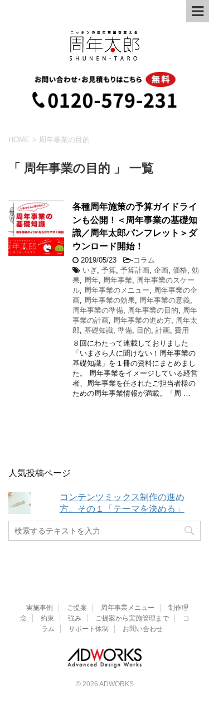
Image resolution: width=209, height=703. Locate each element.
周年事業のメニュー (116, 290)
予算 (108, 270)
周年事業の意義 (164, 300)
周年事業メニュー (127, 608)
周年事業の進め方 (142, 320)
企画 (161, 270)
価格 (180, 270)
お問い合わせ (143, 629)
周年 (91, 280)
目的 (144, 330)
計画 (162, 330)
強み (74, 618)
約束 (47, 618)
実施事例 (39, 608)
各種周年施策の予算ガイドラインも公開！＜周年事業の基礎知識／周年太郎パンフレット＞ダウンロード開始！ (134, 226)
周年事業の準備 (97, 310)
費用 (181, 330)
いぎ (89, 270)
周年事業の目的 (153, 310)
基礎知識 (98, 330)
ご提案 (77, 608)
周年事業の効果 (109, 300)
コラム (144, 260)
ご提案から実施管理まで (132, 618)
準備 (125, 330)
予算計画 (134, 270)
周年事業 (117, 280)
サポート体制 (89, 629)
